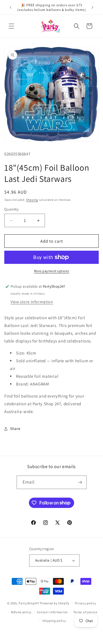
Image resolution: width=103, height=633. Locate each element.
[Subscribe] (80, 482)
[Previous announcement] (10, 7)
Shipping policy (54, 621)
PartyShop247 (29, 603)
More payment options (51, 271)
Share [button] (15, 428)
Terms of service (85, 612)
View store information (32, 301)
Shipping (32, 200)
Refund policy (21, 612)
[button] (11, 26)
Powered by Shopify (55, 603)
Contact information (52, 612)
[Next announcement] (92, 7)
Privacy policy (85, 603)
